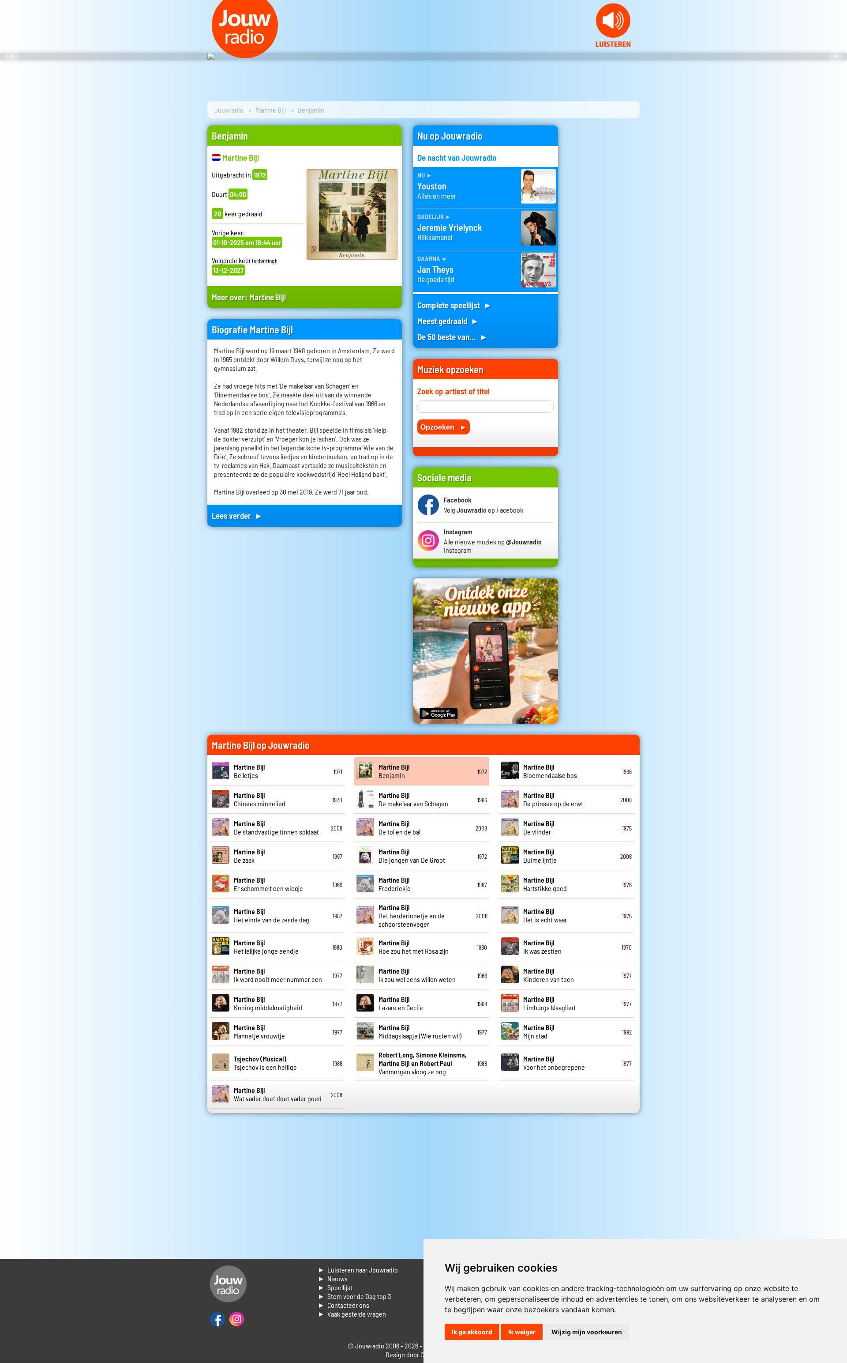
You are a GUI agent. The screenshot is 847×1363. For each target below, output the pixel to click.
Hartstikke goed (545, 884)
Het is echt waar (545, 915)
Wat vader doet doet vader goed (278, 1094)
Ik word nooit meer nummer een (278, 975)
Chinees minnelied (259, 799)
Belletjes (249, 771)
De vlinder (539, 827)
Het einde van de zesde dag (271, 915)
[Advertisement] (604, 257)
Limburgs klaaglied (549, 1003)
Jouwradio (229, 110)
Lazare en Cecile (401, 1003)
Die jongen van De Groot (412, 855)
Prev (11, 56)
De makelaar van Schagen (413, 799)
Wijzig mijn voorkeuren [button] (586, 1332)
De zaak (249, 855)
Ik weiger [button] (522, 1332)
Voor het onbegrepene (554, 1062)
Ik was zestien (542, 946)
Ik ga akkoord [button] (472, 1332)
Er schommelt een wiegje (268, 884)
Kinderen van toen (548, 975)
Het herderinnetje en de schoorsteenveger (412, 915)
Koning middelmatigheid (268, 1003)
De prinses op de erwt (553, 799)
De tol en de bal (399, 827)
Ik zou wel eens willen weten (417, 975)
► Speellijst (335, 1287)
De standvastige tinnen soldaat (276, 827)
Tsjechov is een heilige (265, 1062)
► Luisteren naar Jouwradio (358, 1269)
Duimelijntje (540, 855)
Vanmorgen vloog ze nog (423, 1063)
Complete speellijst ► (454, 305)
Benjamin (394, 771)
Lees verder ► (237, 515)
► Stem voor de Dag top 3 (354, 1296)
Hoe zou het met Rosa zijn (414, 946)
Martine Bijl (270, 110)
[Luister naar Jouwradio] (613, 44)
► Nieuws (333, 1278)
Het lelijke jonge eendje (266, 946)
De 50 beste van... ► (452, 337)
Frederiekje (395, 884)
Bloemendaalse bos (550, 771)
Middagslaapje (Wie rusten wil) (420, 1031)
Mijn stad (539, 1031)
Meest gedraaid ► (448, 321)
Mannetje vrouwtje (259, 1031)
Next (835, 56)
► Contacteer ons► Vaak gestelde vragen (352, 1309)
